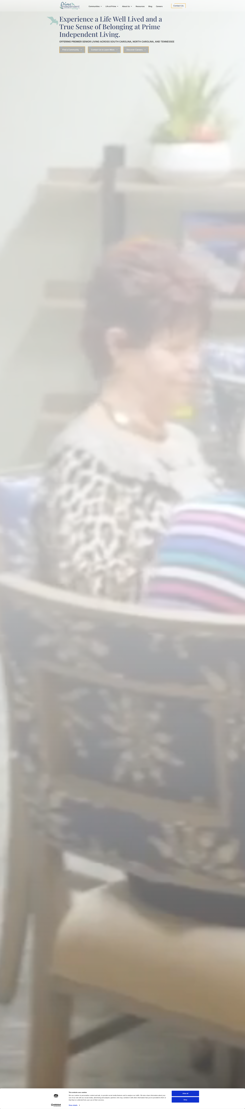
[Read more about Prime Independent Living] (56, 1105)
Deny (185, 1099)
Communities (94, 6)
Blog (150, 6)
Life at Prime (111, 6)
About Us (126, 6)
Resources (140, 6)
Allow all (185, 1093)
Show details (73, 1105)
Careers (159, 6)
